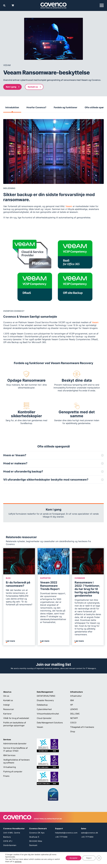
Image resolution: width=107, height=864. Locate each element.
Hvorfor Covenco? (36, 107)
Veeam (69, 206)
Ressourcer (8, 709)
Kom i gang (11, 87)
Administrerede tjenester (14, 743)
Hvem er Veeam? (14, 455)
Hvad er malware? (15, 463)
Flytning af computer (12, 771)
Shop (72, 731)
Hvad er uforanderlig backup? (23, 471)
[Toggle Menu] (102, 5)
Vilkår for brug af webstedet (16, 718)
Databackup (42, 705)
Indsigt (6, 705)
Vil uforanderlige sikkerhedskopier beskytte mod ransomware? (45, 479)
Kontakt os (33, 87)
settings (18, 861)
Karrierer (7, 713)
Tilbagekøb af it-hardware (82, 727)
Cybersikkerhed (44, 709)
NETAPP (74, 718)
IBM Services (9, 755)
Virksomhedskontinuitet (48, 713)
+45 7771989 (61, 837)
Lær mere (10, 641)
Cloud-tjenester (44, 718)
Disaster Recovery (45, 700)
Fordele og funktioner (65, 107)
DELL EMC (75, 713)
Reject (89, 858)
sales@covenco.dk (89, 833)
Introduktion (12, 107)
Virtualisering (9, 767)
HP (71, 705)
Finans (6, 776)
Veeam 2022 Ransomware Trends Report (50, 586)
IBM (72, 700)
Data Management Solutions (50, 722)
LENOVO (74, 709)
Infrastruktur (76, 696)
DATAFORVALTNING (46, 696)
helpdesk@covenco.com (66, 833)
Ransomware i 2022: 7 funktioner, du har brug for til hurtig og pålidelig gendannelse (87, 589)
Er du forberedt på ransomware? (18, 584)
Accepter (73, 858)
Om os (6, 696)
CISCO (73, 722)
